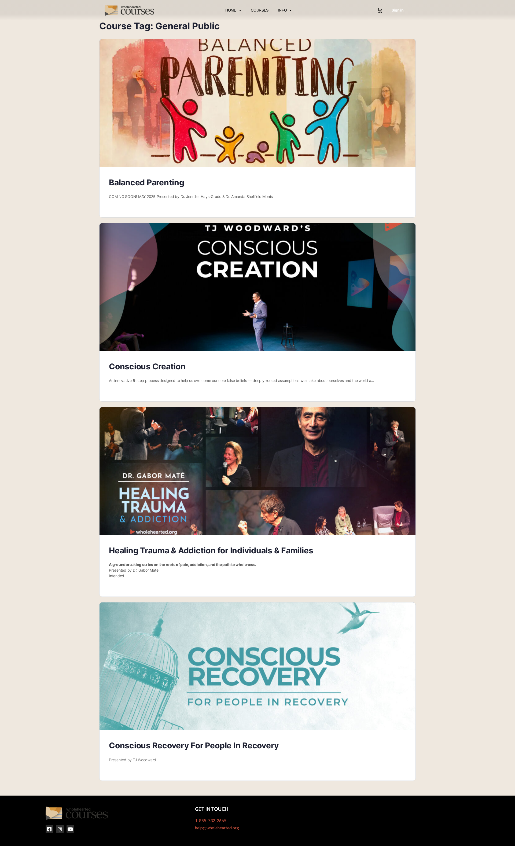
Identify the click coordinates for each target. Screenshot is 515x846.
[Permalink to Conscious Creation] (257, 287)
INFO (282, 10)
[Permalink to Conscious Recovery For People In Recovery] (257, 666)
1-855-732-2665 (210, 820)
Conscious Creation (147, 366)
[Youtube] (70, 829)
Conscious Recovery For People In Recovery (194, 745)
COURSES (259, 10)
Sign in (398, 10)
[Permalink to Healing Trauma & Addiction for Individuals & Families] (257, 471)
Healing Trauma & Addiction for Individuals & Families (211, 550)
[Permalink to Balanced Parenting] (257, 103)
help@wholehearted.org (217, 827)
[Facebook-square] (49, 829)
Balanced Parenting (146, 182)
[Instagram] (60, 829)
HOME (230, 10)
